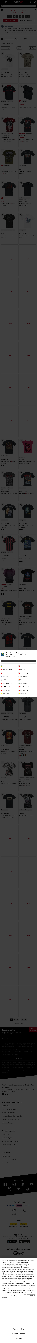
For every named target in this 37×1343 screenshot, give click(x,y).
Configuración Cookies (29, 1294)
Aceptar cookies (18, 1329)
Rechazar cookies (18, 1334)
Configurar (18, 1338)
